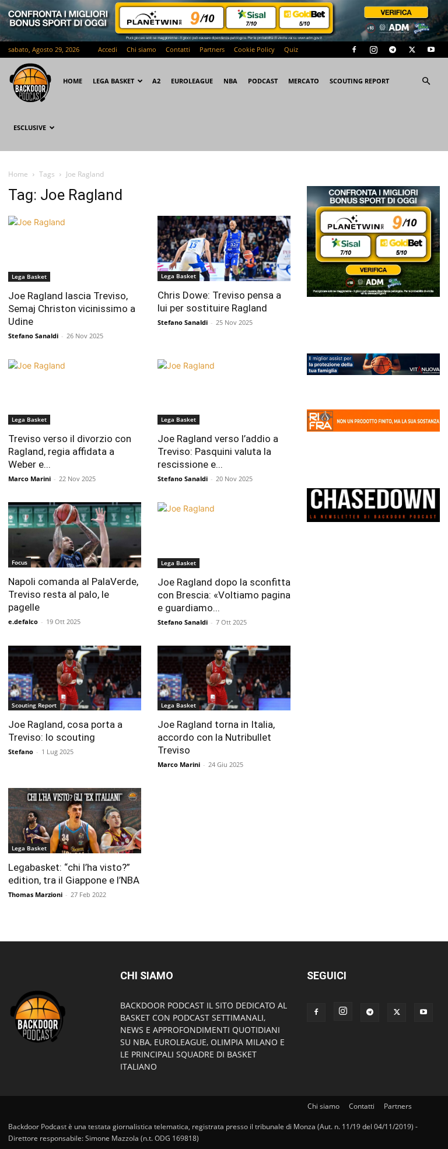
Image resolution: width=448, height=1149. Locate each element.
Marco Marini (29, 478)
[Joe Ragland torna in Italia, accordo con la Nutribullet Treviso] (224, 678)
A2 (156, 80)
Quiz (291, 49)
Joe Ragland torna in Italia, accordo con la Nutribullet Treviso (216, 737)
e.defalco (23, 621)
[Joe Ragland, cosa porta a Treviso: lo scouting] (74, 678)
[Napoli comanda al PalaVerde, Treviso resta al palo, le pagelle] (74, 535)
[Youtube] (431, 49)
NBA (230, 80)
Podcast (263, 80)
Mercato (303, 80)
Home (18, 174)
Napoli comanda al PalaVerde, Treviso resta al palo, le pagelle (73, 594)
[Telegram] (392, 49)
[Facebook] (354, 49)
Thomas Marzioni (35, 894)
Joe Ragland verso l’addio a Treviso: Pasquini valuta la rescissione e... (218, 451)
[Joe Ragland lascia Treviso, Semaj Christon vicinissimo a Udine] (74, 249)
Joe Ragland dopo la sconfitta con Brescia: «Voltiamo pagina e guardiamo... (224, 595)
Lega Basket (113, 80)
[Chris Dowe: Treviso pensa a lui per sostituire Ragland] (224, 248)
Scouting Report (359, 80)
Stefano (20, 751)
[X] (412, 49)
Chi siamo (141, 49)
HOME (72, 80)
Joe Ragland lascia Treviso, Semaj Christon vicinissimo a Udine (71, 308)
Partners (212, 49)
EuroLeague (192, 80)
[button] (426, 81)
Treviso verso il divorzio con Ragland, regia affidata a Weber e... (69, 451)
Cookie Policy (254, 49)
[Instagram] (373, 49)
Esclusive (29, 127)
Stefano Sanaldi (33, 335)
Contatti (178, 49)
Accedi (107, 49)
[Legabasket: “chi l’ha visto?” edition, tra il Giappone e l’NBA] (74, 820)
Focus (19, 562)
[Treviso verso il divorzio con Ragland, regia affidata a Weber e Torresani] (74, 392)
